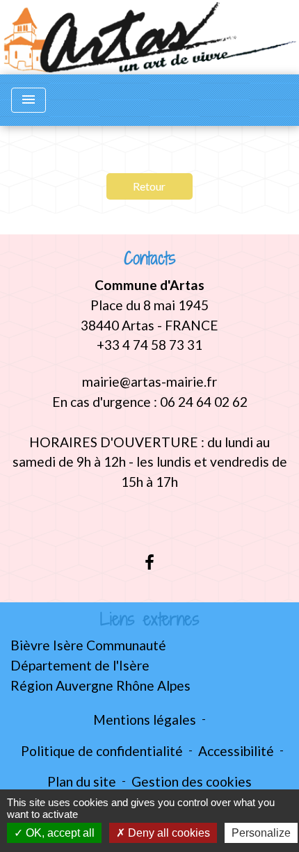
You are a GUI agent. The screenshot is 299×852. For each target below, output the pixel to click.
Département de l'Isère (80, 665)
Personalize (261, 833)
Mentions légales (144, 720)
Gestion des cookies (191, 781)
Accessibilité (236, 751)
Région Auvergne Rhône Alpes (100, 685)
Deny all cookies (167, 833)
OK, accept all (59, 833)
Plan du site (81, 781)
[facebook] (149, 562)
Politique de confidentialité (102, 751)
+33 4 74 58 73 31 (149, 345)
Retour (149, 186)
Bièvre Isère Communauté (88, 645)
